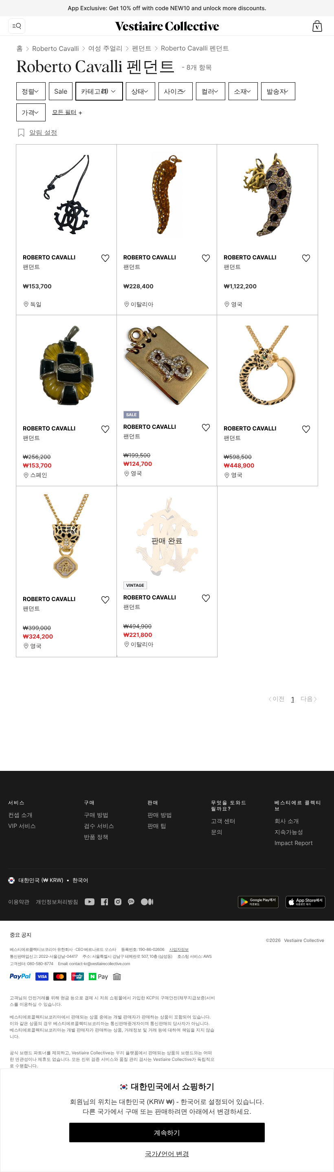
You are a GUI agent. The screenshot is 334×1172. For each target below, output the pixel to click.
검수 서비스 (99, 826)
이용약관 (18, 901)
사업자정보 (179, 949)
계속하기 (167, 1132)
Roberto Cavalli (55, 48)
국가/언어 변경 (167, 1154)
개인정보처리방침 (57, 901)
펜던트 (142, 48)
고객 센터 (223, 821)
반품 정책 (96, 837)
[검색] (16, 26)
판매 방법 (159, 815)
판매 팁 (156, 826)
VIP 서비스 (22, 826)
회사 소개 (287, 821)
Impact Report (294, 843)
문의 (216, 832)
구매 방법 (96, 815)
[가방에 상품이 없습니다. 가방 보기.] (317, 26)
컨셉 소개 (20, 815)
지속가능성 (289, 832)
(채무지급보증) (191, 997)
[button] (317, 26)
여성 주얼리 (105, 48)
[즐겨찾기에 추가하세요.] (105, 258)
